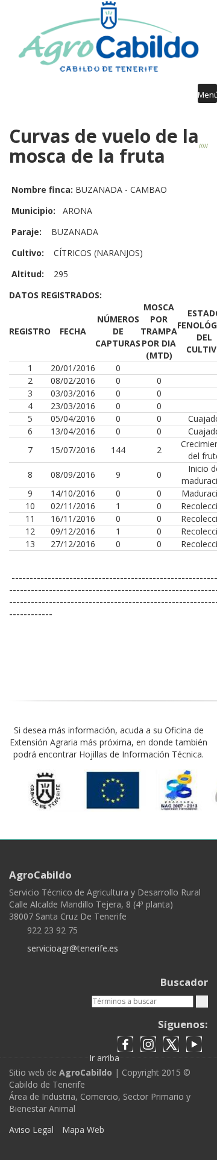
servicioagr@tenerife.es (72, 948)
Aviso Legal (31, 1129)
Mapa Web (83, 1129)
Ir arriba (105, 1058)
